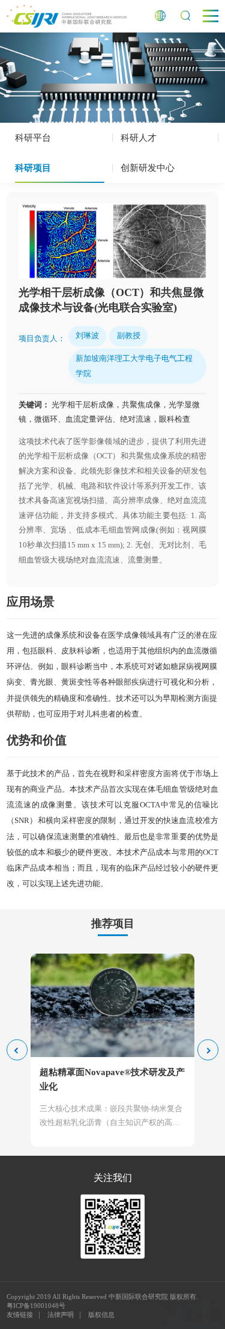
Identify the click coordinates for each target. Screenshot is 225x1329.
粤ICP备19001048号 (36, 1305)
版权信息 (101, 1314)
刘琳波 (87, 335)
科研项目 (33, 168)
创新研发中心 (148, 168)
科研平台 (33, 138)
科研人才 (139, 138)
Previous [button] (17, 1050)
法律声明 (60, 1314)
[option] (113, 241)
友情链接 (20, 1314)
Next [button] (207, 1050)
